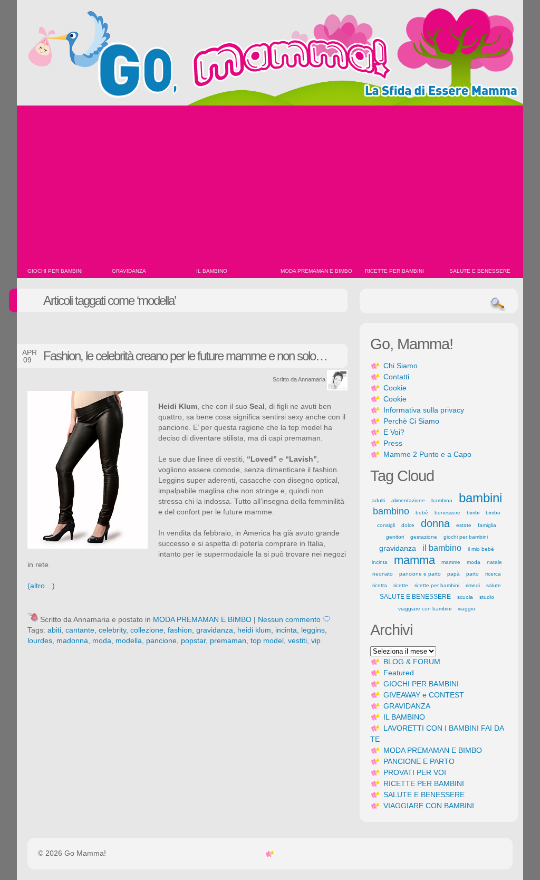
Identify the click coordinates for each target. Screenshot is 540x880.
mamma (414, 560)
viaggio (466, 608)
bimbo (493, 512)
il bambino (441, 547)
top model (267, 640)
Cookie (395, 388)
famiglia (487, 525)
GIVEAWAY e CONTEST (423, 695)
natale (494, 562)
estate (463, 525)
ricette (400, 585)
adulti (378, 500)
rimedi (473, 585)
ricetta (379, 585)
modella (128, 640)
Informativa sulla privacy (423, 410)
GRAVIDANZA (129, 271)
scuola (465, 597)
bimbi (473, 512)
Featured (398, 672)
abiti (54, 630)
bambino (391, 511)
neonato (382, 574)
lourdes (39, 640)
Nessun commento (289, 619)
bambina (441, 500)
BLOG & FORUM (411, 661)
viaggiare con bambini (424, 608)
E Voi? (393, 432)
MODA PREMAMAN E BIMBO (316, 271)
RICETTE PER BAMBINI (394, 271)
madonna (72, 640)
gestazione (423, 537)
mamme (450, 562)
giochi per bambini (465, 537)
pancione (161, 640)
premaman (228, 640)
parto (472, 574)
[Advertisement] (270, 185)
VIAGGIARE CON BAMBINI (428, 805)
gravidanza (214, 630)
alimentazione (408, 500)
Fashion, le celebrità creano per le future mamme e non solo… (185, 356)
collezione (146, 630)
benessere (447, 512)
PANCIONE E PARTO (419, 761)
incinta (286, 630)
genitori (395, 537)
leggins (313, 630)
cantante (79, 630)
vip (316, 640)
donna (435, 523)
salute (493, 585)
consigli (386, 525)
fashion (180, 630)
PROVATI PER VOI (414, 772)
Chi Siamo (400, 365)
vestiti (297, 640)
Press (392, 443)
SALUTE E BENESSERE (479, 271)
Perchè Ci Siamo (411, 421)
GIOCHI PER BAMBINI (55, 271)
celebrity (112, 630)
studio (486, 597)
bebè (422, 512)
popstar (193, 640)
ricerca (493, 574)
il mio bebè (481, 549)
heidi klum (254, 630)
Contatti (396, 376)
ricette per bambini (436, 585)
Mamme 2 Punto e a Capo (427, 454)
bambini (480, 498)
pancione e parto (420, 574)
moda (101, 640)
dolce (407, 525)
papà (453, 574)
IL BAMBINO (211, 271)
